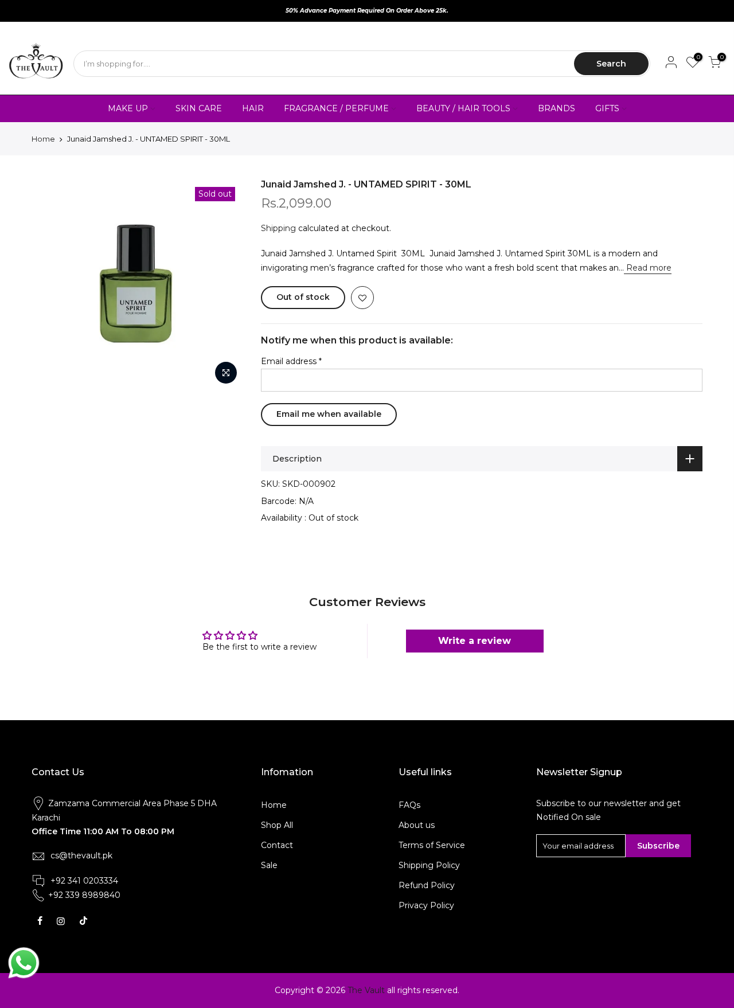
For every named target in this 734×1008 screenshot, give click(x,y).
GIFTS (607, 108)
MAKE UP (128, 108)
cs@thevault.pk (81, 855)
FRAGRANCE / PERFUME (336, 108)
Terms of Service (432, 845)
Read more (647, 268)
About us (417, 825)
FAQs (409, 805)
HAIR (253, 108)
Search (611, 63)
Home (43, 138)
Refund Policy (427, 885)
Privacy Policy (426, 905)
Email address (291, 361)
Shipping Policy (429, 865)
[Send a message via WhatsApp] (24, 963)
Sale (269, 865)
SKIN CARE (198, 108)
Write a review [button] (474, 640)
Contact (277, 845)
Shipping (278, 228)
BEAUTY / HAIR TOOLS (463, 108)
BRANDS (556, 108)
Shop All (277, 825)
